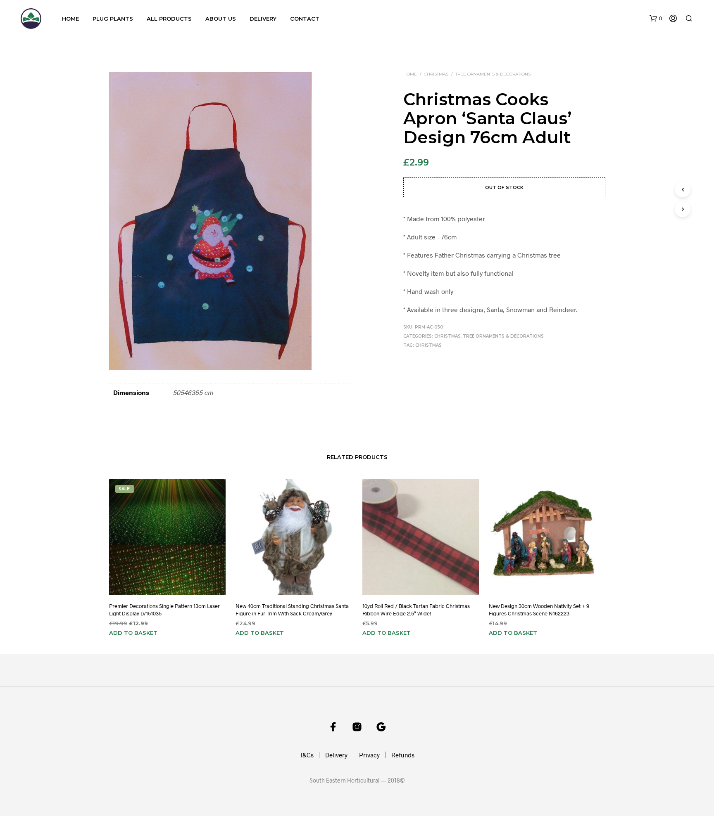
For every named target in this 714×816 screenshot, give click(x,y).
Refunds (402, 755)
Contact (304, 18)
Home (70, 18)
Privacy (369, 755)
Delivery (263, 18)
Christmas (436, 74)
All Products (169, 18)
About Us (220, 18)
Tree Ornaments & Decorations (493, 74)
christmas (428, 345)
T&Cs (307, 755)
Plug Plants (113, 18)
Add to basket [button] (133, 632)
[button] (656, 18)
